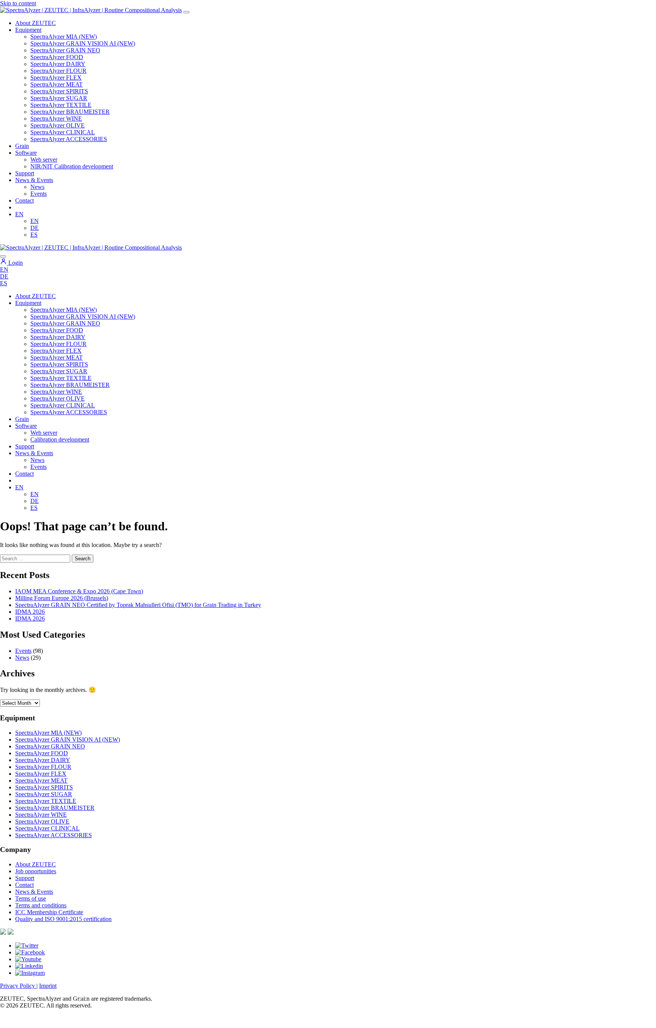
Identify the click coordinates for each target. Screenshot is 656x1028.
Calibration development (59, 439)
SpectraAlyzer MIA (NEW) (63, 36)
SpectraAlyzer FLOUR (58, 71)
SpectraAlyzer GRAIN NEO (65, 50)
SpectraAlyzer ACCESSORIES (68, 139)
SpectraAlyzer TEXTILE (60, 105)
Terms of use (30, 898)
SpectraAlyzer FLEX (56, 77)
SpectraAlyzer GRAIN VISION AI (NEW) (82, 43)
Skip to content (18, 3)
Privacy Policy (18, 985)
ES (34, 234)
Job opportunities (35, 871)
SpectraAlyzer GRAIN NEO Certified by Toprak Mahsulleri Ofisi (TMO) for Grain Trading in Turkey (138, 605)
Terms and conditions (40, 905)
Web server (43, 159)
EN (19, 214)
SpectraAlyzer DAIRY (57, 64)
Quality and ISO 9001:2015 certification (63, 919)
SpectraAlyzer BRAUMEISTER (70, 111)
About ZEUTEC (35, 23)
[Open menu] (186, 12)
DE (34, 228)
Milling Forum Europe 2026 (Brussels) (61, 598)
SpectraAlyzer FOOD (56, 57)
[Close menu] (3, 256)
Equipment (28, 30)
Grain (22, 419)
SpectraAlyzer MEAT (56, 84)
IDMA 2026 (30, 611)
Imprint (48, 985)
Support (24, 173)
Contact (24, 200)
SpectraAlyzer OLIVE (57, 125)
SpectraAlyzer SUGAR (58, 98)
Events (38, 193)
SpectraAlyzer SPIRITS (59, 91)
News (37, 187)
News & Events (34, 180)
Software (26, 152)
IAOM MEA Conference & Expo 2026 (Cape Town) (79, 591)
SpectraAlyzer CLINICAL (62, 132)
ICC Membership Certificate (49, 912)
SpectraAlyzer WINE (56, 118)
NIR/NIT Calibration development (71, 166)
